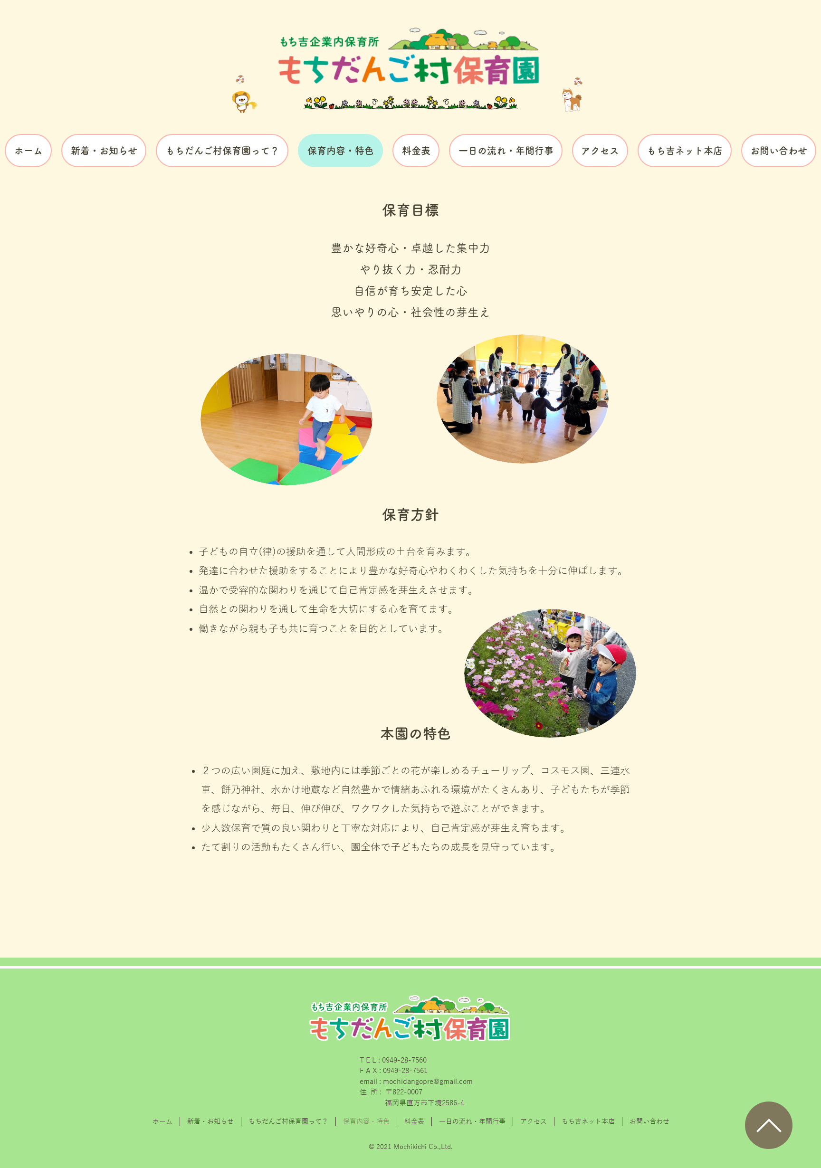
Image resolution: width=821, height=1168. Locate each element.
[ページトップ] (768, 1125)
